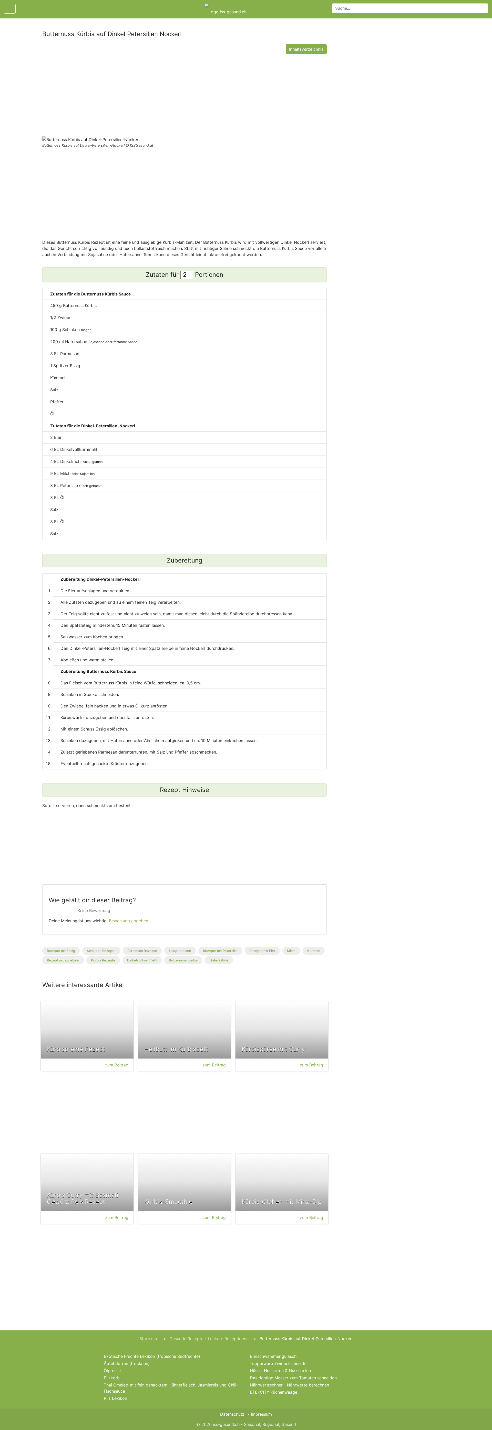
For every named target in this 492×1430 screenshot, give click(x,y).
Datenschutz (232, 1414)
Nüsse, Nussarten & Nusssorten (280, 1370)
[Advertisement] (184, 94)
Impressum (261, 1414)
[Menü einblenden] (10, 9)
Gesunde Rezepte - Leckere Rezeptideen (209, 1338)
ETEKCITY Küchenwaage (273, 1392)
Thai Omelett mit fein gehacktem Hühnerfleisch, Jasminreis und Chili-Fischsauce (171, 1388)
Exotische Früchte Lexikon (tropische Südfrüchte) (152, 1356)
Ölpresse (112, 1370)
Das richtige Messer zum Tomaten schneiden (293, 1377)
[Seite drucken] (24, 9)
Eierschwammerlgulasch (273, 1356)
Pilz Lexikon (115, 1398)
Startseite (148, 1338)
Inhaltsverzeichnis (306, 49)
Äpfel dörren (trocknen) (127, 1363)
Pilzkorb (112, 1377)
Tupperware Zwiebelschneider (279, 1363)
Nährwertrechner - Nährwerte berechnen (289, 1384)
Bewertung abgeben (128, 920)
